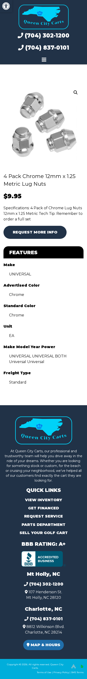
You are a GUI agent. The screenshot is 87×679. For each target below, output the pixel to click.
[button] (6, 6)
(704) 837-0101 (46, 47)
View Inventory (43, 500)
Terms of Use (44, 672)
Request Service (43, 516)
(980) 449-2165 (16, 670)
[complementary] (73, 665)
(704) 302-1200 (46, 35)
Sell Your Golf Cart (43, 533)
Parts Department (43, 524)
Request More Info (35, 232)
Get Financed (43, 508)
